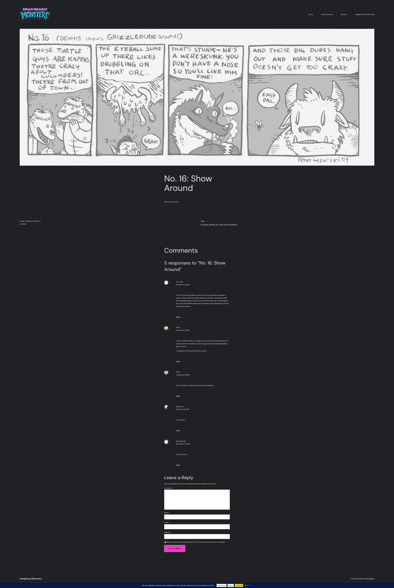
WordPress (370, 579)
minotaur (212, 224)
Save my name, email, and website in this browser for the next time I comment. (196, 542)
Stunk (226, 224)
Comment (168, 488)
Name (167, 513)
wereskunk (233, 224)
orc (217, 224)
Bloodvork (180, 406)
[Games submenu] (346, 14)
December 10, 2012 (183, 444)
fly (201, 224)
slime (221, 224)
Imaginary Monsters (31, 578)
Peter (178, 327)
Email (167, 522)
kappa (205, 224)
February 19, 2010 (182, 409)
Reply (178, 317)
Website (167, 532)
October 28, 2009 (183, 285)
